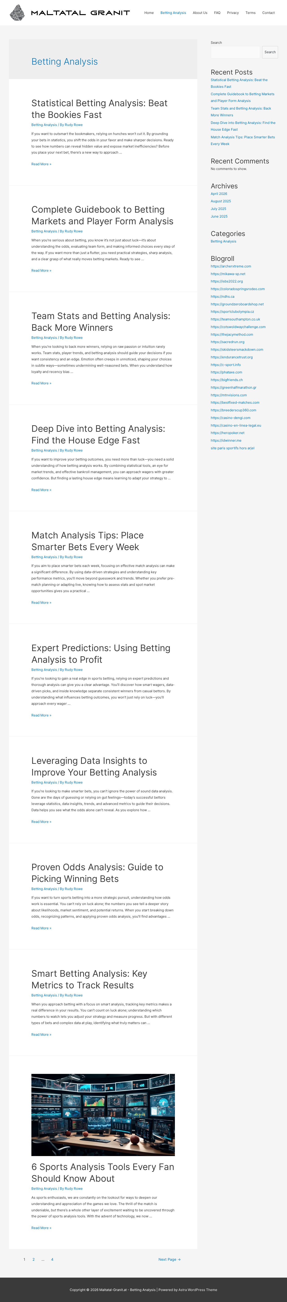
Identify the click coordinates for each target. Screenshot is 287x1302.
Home (149, 13)
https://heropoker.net (227, 433)
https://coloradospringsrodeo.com (238, 289)
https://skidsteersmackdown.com (237, 349)
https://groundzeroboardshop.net (237, 304)
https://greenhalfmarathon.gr (234, 387)
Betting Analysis (173, 13)
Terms (251, 13)
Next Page (170, 1259)
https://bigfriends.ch (227, 380)
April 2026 (219, 194)
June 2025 (219, 216)
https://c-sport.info (226, 365)
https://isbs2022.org (227, 281)
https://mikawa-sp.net (228, 274)
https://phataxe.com (226, 372)
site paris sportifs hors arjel (232, 448)
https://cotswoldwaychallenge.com (238, 327)
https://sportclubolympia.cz (232, 311)
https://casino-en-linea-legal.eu (236, 425)
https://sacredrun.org (227, 342)
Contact (268, 13)
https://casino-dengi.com (230, 418)
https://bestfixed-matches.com (235, 402)
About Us (200, 13)
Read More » (41, 164)
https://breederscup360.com (233, 410)
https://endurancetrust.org (232, 357)
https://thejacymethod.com (232, 334)
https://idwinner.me (226, 440)
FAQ (217, 13)
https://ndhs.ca (222, 296)
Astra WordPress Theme (197, 1290)
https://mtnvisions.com (229, 395)
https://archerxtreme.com (231, 266)
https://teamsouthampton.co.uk (235, 319)
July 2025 (218, 209)
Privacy (233, 13)
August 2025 (221, 201)
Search (216, 42)
